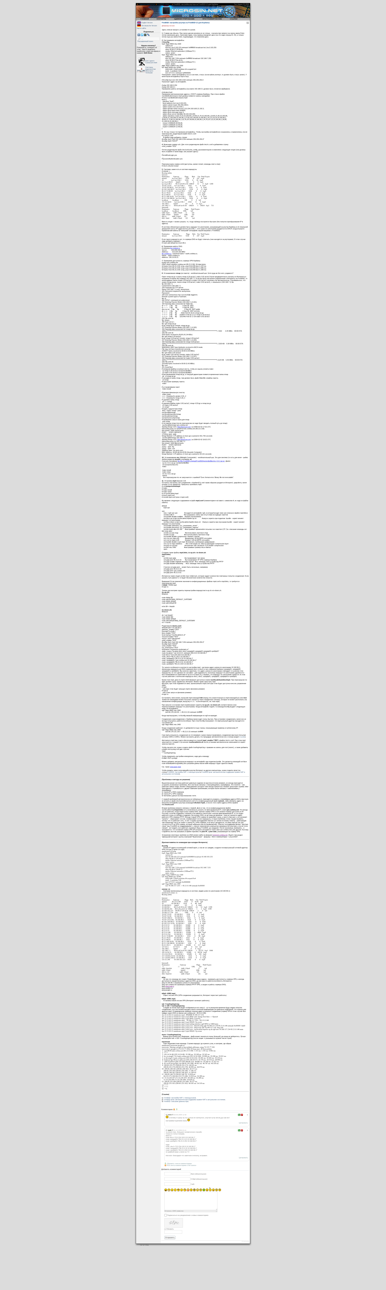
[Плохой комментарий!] (242, 1115)
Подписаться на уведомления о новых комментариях (188, 1215)
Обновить (170, 1229)
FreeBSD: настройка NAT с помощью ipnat (183, 772)
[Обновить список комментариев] (177, 1109)
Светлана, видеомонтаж (150, 68)
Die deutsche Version (149, 26)
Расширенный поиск (145, 41)
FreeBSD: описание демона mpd (176, 1101)
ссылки (242, 737)
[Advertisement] (90, 1268)
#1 (167, 1130)
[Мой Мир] (145, 35)
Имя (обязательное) (198, 1174)
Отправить (170, 1237)
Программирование (212, 19)
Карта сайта (141, 28)
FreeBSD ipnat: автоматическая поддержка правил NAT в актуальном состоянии (194, 1099)
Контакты (161, 19)
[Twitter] (142, 35)
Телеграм (149, 73)
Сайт (193, 1184)
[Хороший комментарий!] (239, 1115)
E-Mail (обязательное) (199, 1179)
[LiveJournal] (148, 35)
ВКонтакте (149, 71)
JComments (245, 1241)
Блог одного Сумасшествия (151, 61)
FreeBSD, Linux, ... (164, 4)
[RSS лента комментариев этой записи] (174, 1109)
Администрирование (147, 4)
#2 (167, 1115)
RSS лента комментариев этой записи (181, 1165)
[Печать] (247, 23)
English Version (147, 23)
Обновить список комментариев (179, 1163)
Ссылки (233, 19)
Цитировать (243, 1123)
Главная (145, 19)
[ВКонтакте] (139, 35)
